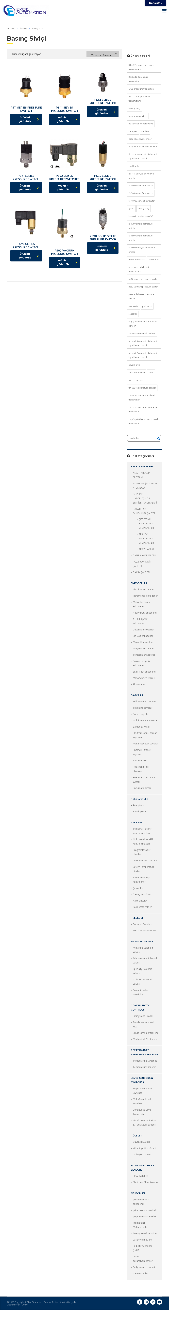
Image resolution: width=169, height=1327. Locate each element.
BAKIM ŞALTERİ (141, 572)
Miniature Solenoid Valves (143, 950)
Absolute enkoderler (143, 589)
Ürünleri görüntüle (24, 119)
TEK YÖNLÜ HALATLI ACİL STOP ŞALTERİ (146, 538)
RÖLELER (136, 1135)
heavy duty (143, 208)
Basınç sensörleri (142, 894)
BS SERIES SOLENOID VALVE (141, 123)
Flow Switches (140, 1176)
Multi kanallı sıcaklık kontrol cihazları (143, 841)
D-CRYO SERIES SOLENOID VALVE (143, 146)
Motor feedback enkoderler (141, 604)
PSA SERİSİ (133, 306)
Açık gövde (138, 805)
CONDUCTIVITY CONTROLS (140, 1007)
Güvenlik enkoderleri (143, 629)
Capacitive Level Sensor (140, 138)
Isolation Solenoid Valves (142, 981)
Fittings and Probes (143, 1015)
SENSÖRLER (138, 1193)
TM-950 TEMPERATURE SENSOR (142, 387)
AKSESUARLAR (146, 549)
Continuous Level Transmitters (142, 1112)
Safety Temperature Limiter (143, 869)
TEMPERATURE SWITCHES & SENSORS (144, 1052)
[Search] (158, 438)
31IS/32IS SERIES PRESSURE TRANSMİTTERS (141, 67)
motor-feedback (137, 259)
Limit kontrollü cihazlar (145, 860)
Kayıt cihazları (140, 900)
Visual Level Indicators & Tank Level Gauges (144, 1122)
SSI (130, 380)
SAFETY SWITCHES (142, 466)
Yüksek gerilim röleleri (144, 1148)
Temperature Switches (145, 1060)
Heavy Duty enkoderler (145, 612)
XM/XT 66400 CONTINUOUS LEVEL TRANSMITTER (143, 409)
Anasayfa (11, 28)
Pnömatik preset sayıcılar (142, 752)
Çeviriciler (138, 888)
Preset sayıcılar (141, 714)
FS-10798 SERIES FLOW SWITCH (142, 200)
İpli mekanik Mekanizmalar (140, 1225)
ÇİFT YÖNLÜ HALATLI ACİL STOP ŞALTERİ (146, 523)
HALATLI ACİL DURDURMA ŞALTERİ (144, 511)
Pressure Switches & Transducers (139, 269)
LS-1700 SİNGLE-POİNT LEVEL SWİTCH (141, 225)
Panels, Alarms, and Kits (143, 1024)
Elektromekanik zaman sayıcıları (145, 735)
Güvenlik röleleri (141, 1141)
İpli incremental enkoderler (141, 1201)
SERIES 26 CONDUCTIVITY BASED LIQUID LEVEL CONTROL (143, 343)
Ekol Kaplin (134, 166)
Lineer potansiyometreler (142, 1258)
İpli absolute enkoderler (145, 1210)
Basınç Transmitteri (138, 115)
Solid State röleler (142, 906)
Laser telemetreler (142, 1239)
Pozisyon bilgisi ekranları (141, 769)
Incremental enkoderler (145, 595)
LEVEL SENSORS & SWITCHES (142, 1080)
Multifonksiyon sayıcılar (145, 720)
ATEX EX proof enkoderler (140, 621)
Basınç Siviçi (134, 108)
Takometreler (140, 760)
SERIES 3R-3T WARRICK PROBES (142, 333)
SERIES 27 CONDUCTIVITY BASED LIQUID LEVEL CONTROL (143, 355)
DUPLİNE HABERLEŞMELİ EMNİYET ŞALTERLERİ (145, 498)
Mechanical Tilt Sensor (145, 1039)
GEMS (131, 208)
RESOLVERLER (139, 798)
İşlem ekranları (140, 1273)
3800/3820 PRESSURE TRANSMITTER (138, 79)
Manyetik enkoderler (144, 642)
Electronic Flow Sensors (145, 1182)
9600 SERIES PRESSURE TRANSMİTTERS (139, 98)
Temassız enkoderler (144, 654)
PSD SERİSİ (147, 306)
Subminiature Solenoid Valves (145, 960)
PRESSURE (137, 917)
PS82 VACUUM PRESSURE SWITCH (143, 286)
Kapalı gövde (140, 811)
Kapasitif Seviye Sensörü (141, 216)
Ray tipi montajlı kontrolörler (141, 879)
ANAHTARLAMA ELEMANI (141, 475)
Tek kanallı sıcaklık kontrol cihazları (142, 831)
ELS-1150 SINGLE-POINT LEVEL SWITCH (141, 175)
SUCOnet (139, 380)
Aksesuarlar (139, 684)
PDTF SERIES (154, 259)
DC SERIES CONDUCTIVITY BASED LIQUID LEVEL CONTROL (143, 156)
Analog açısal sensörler (145, 1233)
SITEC (151, 372)
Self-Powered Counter (144, 701)
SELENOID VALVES (142, 941)
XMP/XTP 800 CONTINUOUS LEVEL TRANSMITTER (143, 421)
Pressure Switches (142, 924)
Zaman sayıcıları (141, 726)
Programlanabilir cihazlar (141, 852)
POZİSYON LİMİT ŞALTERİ (142, 563)
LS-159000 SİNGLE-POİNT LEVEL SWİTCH (142, 249)
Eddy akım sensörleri (144, 1267)
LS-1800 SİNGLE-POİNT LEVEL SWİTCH (141, 237)
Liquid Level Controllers (145, 1032)
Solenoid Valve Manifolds (140, 992)
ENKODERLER (139, 583)
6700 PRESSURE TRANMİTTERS (141, 88)
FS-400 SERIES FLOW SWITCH (141, 185)
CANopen (133, 131)
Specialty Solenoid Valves (142, 971)
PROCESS (136, 822)
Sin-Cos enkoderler (143, 635)
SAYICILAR (137, 695)
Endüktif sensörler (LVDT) (142, 1248)
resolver (133, 313)
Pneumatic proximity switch (144, 779)
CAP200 (145, 131)
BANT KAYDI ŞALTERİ (144, 555)
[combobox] (102, 54)
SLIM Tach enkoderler (144, 671)
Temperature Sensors (144, 1067)
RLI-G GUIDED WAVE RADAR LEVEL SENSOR (143, 323)
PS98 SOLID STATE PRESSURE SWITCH (141, 296)
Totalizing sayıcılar (142, 707)
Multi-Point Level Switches (142, 1101)
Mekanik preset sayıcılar (145, 743)
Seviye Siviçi (134, 364)
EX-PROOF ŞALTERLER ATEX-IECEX (145, 485)
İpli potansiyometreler (144, 1216)
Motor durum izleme (144, 677)
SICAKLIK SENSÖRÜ (137, 372)
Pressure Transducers (144, 930)
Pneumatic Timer (142, 788)
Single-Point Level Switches (142, 1090)
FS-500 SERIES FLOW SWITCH (141, 193)
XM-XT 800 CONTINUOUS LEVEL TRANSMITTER (142, 397)
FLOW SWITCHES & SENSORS (142, 1167)
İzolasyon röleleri (142, 1154)
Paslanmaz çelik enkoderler (141, 663)
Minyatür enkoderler (143, 648)
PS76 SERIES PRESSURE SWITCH (143, 279)
